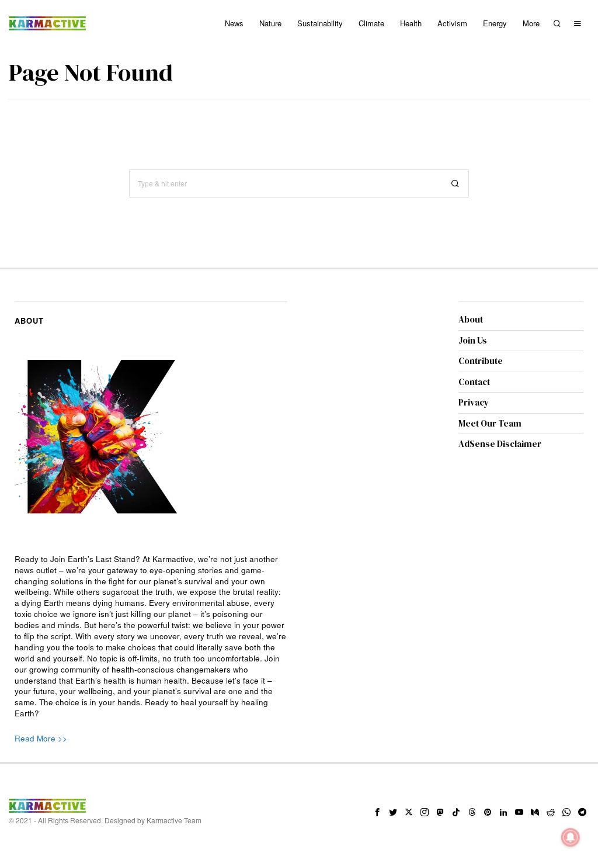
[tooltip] (377, 812)
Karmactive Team (174, 820)
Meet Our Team (489, 423)
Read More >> (41, 738)
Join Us (472, 340)
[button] (455, 183)
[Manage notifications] (570, 837)
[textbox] (151, 636)
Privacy (473, 402)
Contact (474, 382)
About (470, 319)
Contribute (480, 361)
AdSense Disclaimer (499, 444)
